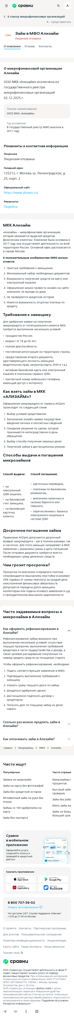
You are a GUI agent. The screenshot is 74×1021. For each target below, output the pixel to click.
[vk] (15, 1011)
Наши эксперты (31, 946)
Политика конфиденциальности (24, 940)
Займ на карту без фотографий (23, 785)
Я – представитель (59, 22)
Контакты (45, 46)
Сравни (8, 747)
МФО (42, 747)
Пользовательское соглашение (41, 934)
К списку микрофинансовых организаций (36, 16)
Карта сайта (11, 946)
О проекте (10, 928)
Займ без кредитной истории (22, 792)
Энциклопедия (56, 940)
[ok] (26, 1011)
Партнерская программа (50, 928)
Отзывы (29, 46)
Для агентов (11, 934)
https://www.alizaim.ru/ (21, 192)
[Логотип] (37, 961)
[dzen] (37, 1011)
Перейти (10, 206)
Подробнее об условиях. (55, 1000)
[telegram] (5, 1011)
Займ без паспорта (15, 817)
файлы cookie (43, 988)
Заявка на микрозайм (17, 779)
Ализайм (56, 747)
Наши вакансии (54, 946)
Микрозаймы (25, 747)
